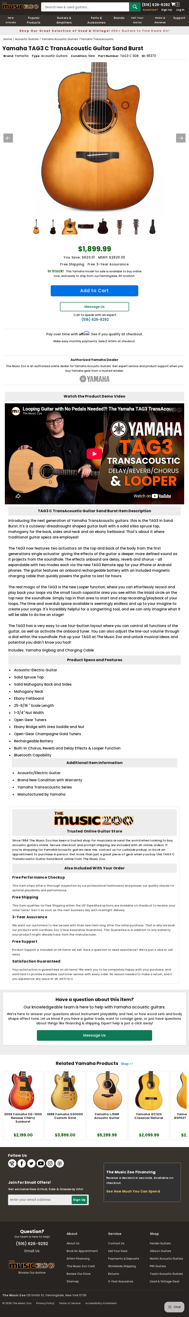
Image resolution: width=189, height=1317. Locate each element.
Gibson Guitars (160, 1251)
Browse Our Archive (32, 1273)
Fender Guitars (160, 1243)
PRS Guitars (158, 1266)
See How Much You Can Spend (133, 1191)
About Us (73, 1243)
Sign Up (166, 10)
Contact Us (116, 1243)
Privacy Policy (45, 1303)
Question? (150, 10)
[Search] (135, 7)
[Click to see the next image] (181, 138)
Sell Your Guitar (137, 20)
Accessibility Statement (101, 1303)
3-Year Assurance (120, 1281)
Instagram (50, 1163)
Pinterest (60, 1163)
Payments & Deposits (123, 1259)
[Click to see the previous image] (8, 138)
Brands (119, 18)
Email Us (32, 1251)
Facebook (22, 1163)
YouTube (41, 1163)
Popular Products (34, 20)
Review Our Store (79, 1274)
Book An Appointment (82, 1251)
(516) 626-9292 (156, 4)
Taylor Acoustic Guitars (166, 1274)
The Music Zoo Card (81, 1266)
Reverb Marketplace (12, 1163)
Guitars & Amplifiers (64, 20)
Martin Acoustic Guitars (166, 1259)
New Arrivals (11, 20)
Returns (113, 1274)
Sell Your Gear (117, 1251)
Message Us (94, 306)
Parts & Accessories (96, 20)
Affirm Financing (78, 1259)
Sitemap (73, 1281)
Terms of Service (70, 1303)
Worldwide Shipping (122, 1266)
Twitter (31, 1163)
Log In (180, 10)
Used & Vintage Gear (164, 1281)
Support (179, 18)
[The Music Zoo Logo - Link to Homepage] (20, 5)
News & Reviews (160, 20)
